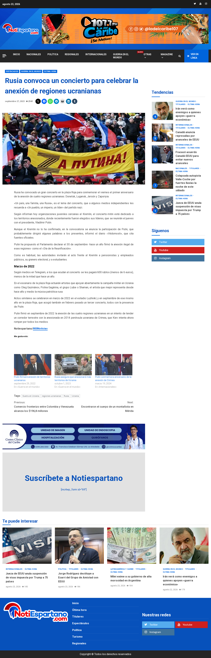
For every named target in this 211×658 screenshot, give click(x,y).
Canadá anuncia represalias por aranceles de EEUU (162, 133)
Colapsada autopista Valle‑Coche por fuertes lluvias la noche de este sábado (162, 180)
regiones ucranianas (51, 396)
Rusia (66, 396)
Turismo (77, 636)
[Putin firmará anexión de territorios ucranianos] (32, 364)
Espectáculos (80, 623)
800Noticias (40, 328)
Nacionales (34, 54)
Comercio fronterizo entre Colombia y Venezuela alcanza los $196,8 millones (44, 406)
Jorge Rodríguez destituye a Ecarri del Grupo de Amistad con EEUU (79, 546)
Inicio (75, 603)
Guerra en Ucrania (30, 396)
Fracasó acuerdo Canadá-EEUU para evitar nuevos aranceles (162, 154)
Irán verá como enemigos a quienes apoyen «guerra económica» (162, 111)
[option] (178, 112)
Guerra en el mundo (125, 56)
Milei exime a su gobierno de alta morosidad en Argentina (131, 546)
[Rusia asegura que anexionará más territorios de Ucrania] (73, 364)
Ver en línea (194, 56)
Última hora (50, 71)
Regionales (72, 54)
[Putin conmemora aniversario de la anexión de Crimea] (113, 364)
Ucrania (75, 396)
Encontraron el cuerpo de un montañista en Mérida (107, 406)
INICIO (16, 54)
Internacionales (95, 54)
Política (52, 54)
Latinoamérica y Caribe (122, 569)
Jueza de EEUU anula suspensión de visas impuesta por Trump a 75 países (162, 205)
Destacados (12, 71)
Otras (147, 54)
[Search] (180, 56)
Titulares (181, 104)
